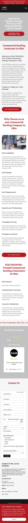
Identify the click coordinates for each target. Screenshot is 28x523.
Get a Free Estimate (12, 109)
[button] (25, 8)
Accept (14, 519)
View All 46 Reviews (14, 344)
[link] (4, 8)
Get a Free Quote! (14, 255)
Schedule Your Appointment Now (14, 34)
